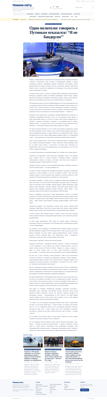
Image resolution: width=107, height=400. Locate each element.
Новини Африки (44, 13)
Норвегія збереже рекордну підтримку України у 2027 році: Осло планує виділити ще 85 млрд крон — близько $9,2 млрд (53, 355)
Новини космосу (65, 16)
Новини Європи (30, 13)
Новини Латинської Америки (66, 13)
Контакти (92, 1)
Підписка (78, 1)
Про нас (88, 1)
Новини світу (22, 5)
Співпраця (83, 1)
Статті (72, 16)
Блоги (76, 16)
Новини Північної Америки (54, 13)
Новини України (33, 16)
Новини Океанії (77, 13)
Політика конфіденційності (69, 389)
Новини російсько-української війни (45, 16)
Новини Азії (37, 13)
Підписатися (84, 390)
